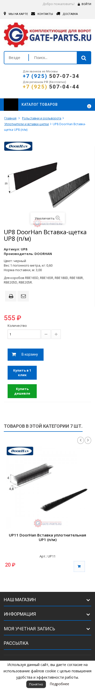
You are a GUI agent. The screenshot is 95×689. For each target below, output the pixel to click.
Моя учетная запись (29, 629)
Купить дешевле (22, 391)
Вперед (88, 440)
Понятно (36, 684)
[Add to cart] (79, 566)
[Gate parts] (47, 36)
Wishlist (75, 104)
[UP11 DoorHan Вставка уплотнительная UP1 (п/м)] (47, 487)
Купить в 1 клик (22, 372)
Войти (86, 4)
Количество (17, 325)
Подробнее (59, 683)
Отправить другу (24, 296)
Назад (80, 440)
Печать (12, 296)
